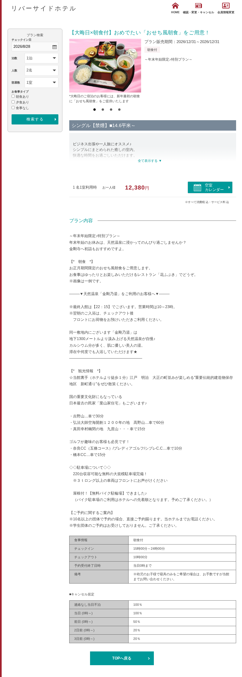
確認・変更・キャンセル (198, 12)
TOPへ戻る (121, 658)
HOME (175, 12)
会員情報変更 (225, 12)
